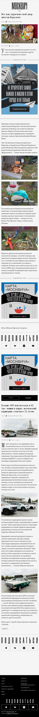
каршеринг (4, 628)
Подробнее (28, 397)
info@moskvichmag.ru (12, 713)
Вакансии (24, 681)
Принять (11, 397)
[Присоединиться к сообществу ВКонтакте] (15, 346)
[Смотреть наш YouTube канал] (33, 346)
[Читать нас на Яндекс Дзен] (24, 346)
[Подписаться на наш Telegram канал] (5, 346)
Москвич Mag (10, 711)
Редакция (24, 678)
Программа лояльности (28, 690)
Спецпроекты (25, 687)
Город (3, 21)
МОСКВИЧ (19, 6)
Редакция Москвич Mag (14, 21)
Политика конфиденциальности (28, 684)
